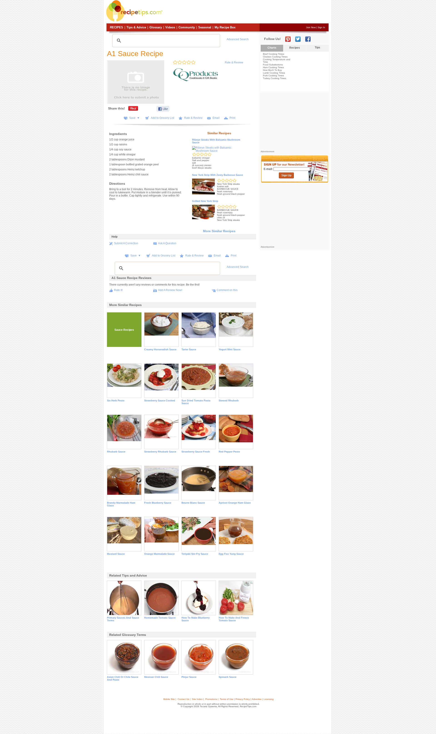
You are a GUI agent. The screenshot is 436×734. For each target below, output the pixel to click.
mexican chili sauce (156, 677)
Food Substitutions (273, 64)
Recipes (116, 27)
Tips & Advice (136, 27)
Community (186, 27)
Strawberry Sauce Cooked (159, 400)
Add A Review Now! (170, 290)
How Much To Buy (272, 70)
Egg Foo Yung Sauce (231, 553)
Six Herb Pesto (115, 400)
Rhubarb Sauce (116, 451)
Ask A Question (167, 243)
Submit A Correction (126, 243)
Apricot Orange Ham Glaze (235, 502)
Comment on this (227, 290)
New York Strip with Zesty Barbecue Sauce (217, 175)
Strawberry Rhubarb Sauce (160, 451)
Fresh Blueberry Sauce (157, 502)
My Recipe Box (225, 27)
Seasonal (204, 27)
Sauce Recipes (124, 329)
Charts (272, 47)
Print (232, 117)
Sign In (321, 27)
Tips (317, 47)
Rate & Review (234, 62)
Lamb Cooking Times (274, 73)
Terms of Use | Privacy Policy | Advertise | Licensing (247, 699)
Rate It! (118, 290)
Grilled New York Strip (205, 201)
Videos (170, 27)
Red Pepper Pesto (229, 451)
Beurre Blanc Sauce (193, 502)
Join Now (311, 27)
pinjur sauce (188, 677)
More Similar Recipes (219, 231)
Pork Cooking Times (273, 75)
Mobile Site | (169, 699)
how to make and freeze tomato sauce (234, 619)
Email (216, 117)
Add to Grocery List (162, 117)
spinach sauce (227, 677)
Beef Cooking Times (273, 54)
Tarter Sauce (188, 349)
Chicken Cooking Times (275, 56)
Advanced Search (238, 39)
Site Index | (198, 699)
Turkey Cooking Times (274, 78)
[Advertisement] (246, 12)
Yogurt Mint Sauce (229, 349)
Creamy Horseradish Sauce (160, 349)
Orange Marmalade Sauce (159, 553)
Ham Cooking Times (273, 67)
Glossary (155, 27)
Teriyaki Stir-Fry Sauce (194, 553)
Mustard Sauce (116, 553)
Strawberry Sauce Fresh (195, 451)
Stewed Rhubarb (229, 400)
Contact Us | (184, 699)
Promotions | (211, 699)
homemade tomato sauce (160, 617)
